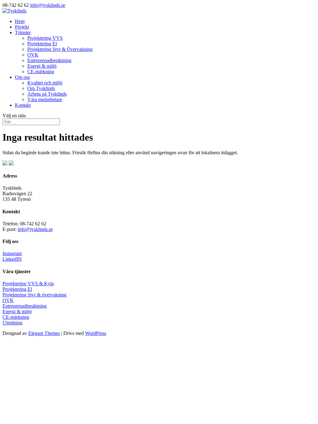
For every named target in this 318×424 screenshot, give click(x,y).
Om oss (22, 77)
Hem (20, 21)
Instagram (12, 253)
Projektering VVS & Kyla (28, 283)
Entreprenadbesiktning (49, 60)
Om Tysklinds (41, 88)
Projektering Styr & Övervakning (60, 49)
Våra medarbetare (44, 99)
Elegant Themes (44, 333)
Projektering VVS (45, 38)
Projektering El (42, 43)
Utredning (12, 322)
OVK (33, 54)
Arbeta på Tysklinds (47, 94)
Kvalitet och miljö (44, 82)
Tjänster (23, 32)
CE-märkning (40, 71)
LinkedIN (12, 259)
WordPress (95, 333)
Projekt (22, 26)
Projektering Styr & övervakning (34, 294)
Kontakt (23, 105)
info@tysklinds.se (35, 229)
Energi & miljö (42, 66)
